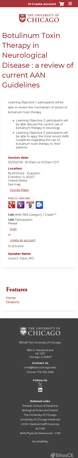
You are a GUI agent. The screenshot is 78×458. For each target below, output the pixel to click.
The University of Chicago (44, 342)
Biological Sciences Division (40, 410)
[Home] (39, 16)
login (13, 229)
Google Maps (19, 190)
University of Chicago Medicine (40, 419)
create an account (22, 240)
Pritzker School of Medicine (40, 405)
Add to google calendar (12, 207)
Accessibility (40, 441)
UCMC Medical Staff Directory (40, 424)
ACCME (40, 428)
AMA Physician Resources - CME (40, 433)
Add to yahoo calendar (21, 207)
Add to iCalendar (30, 207)
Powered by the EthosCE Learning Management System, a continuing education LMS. (62, 455)
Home (11, 298)
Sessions (12, 302)
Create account (44, 4)
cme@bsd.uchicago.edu (40, 367)
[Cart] (61, 6)
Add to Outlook (40, 207)
